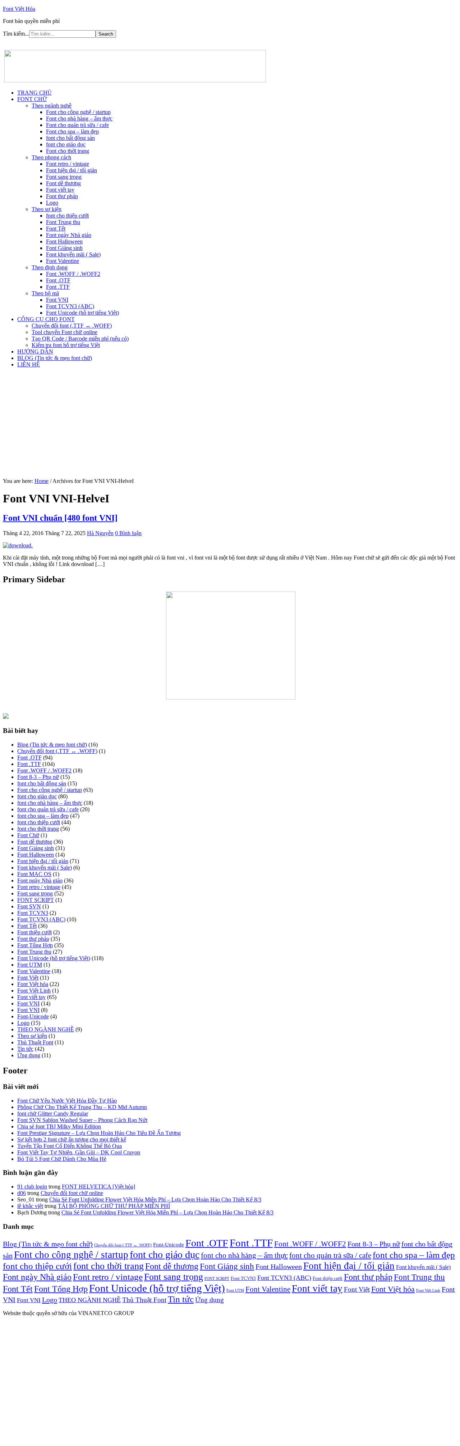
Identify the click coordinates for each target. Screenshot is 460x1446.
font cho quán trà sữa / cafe (48, 809)
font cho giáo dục (37, 796)
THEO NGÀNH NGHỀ (45, 1029)
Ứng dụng (28, 1055)
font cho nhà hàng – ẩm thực (49, 803)
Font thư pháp (33, 939)
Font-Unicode (33, 1016)
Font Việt (27, 978)
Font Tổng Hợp (35, 945)
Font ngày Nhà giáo (40, 880)
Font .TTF (29, 764)
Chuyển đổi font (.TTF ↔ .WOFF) (57, 751)
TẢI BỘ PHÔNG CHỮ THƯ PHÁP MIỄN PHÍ (114, 1206)
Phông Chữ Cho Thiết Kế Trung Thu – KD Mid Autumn (82, 1107)
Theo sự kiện (32, 1036)
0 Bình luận (128, 533)
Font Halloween (35, 855)
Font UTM (29, 965)
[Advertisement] (230, 424)
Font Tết (27, 926)
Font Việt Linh (34, 990)
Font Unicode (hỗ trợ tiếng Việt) (53, 958)
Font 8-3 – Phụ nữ (38, 777)
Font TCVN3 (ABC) (41, 919)
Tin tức (25, 1049)
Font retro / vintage (38, 887)
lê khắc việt (30, 1206)
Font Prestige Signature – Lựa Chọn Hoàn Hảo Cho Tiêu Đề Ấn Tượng (99, 1133)
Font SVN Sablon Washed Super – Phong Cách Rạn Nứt (82, 1120)
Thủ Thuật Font (35, 1042)
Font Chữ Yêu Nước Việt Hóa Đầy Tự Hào (67, 1101)
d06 (21, 1193)
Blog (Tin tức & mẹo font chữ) (52, 745)
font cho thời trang (38, 829)
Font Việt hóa (32, 984)
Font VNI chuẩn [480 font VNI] (60, 518)
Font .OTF (29, 757)
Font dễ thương (34, 842)
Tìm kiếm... (16, 34)
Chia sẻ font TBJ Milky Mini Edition (59, 1126)
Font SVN (29, 906)
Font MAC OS (34, 874)
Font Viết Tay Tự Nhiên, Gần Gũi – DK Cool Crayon (78, 1152)
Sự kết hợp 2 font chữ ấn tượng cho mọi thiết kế (71, 1139)
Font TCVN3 (32, 913)
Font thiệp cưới (34, 932)
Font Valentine (33, 971)
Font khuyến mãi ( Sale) (44, 868)
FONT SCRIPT (35, 900)
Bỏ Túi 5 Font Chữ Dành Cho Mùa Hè (61, 1159)
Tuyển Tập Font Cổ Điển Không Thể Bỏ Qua (69, 1146)
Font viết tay (31, 997)
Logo (23, 1023)
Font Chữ (28, 835)
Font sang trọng (35, 893)
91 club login (32, 1186)
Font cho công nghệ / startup (49, 790)
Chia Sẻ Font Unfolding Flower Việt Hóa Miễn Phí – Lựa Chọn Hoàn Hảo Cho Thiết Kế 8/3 (155, 1199)
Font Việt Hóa (19, 9)
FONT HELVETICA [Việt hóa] (98, 1186)
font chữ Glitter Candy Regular (52, 1113)
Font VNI (28, 1003)
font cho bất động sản (41, 783)
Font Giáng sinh (35, 848)
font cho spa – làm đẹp (43, 816)
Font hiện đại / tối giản (42, 861)
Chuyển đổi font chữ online (72, 1193)
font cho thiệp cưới (38, 822)
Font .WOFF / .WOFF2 (44, 770)
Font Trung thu (34, 952)
